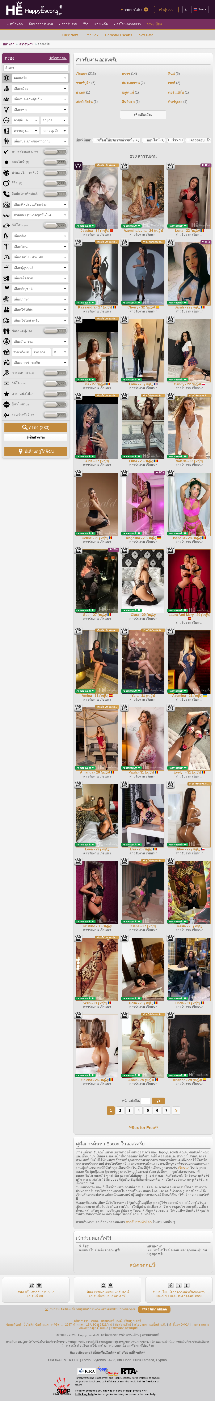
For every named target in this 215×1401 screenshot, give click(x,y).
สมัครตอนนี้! (143, 1265)
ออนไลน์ (155, 140)
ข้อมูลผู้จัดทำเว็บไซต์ (19, 1324)
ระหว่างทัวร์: (23, 415)
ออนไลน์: (20, 162)
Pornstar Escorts (118, 35)
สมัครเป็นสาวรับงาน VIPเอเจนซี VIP (36, 1294)
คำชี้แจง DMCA (179, 1324)
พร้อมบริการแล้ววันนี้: (27, 172)
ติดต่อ (95, 1321)
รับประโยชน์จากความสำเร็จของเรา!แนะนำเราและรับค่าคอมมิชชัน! (179, 1294)
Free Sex (91, 35)
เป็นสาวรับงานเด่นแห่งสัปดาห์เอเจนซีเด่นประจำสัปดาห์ (107, 1294)
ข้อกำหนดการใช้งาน (49, 1324)
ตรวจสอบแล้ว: (25, 151)
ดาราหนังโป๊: (23, 393)
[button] (158, 1101)
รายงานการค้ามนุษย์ (124, 1328)
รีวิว (177, 140)
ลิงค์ (119, 1321)
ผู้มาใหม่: (20, 404)
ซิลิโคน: (20, 225)
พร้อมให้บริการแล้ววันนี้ (118, 140)
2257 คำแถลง (74, 1324)
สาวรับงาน (68, 24)
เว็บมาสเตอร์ (132, 1321)
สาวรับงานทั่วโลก (139, 1222)
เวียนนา (184, 1168)
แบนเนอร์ (107, 1321)
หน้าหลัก (15, 24)
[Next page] (176, 1110)
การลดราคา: (23, 372)
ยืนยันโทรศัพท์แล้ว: (27, 193)
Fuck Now (70, 35)
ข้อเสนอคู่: (22, 330)
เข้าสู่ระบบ (166, 9)
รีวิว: (17, 183)
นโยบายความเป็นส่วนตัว (150, 1324)
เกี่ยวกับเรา (81, 1321)
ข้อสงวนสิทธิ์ (123, 1324)
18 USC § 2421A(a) (99, 1324)
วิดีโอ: (19, 383)
